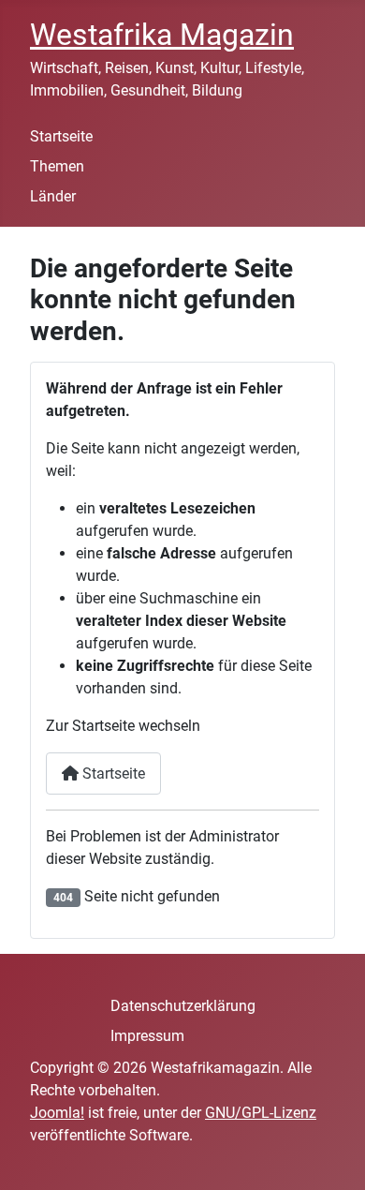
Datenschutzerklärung (183, 1006)
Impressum (147, 1036)
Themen (57, 166)
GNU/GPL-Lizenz (260, 1113)
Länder (53, 196)
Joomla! (57, 1113)
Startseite (61, 136)
